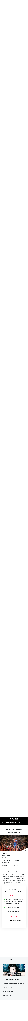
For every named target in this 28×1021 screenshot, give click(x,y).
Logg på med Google (15, 920)
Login (20, 822)
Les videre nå (14, 895)
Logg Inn (14, 916)
